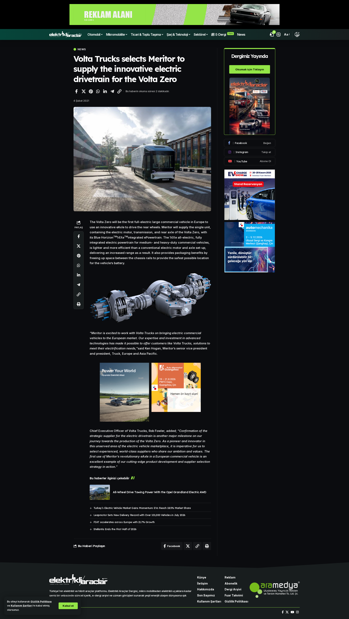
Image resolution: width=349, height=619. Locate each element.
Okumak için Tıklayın (249, 69)
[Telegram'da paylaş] (112, 91)
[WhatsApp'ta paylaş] (98, 91)
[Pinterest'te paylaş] (91, 91)
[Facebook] (249, 143)
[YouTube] (292, 612)
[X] (287, 612)
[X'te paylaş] (83, 91)
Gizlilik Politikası (41, 601)
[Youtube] (249, 161)
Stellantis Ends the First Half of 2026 (115, 529)
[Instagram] (249, 152)
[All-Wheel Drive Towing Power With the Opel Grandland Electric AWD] (100, 492)
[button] (68, 605)
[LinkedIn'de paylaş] (105, 91)
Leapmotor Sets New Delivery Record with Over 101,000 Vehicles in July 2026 (139, 515)
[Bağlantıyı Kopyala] (119, 91)
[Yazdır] (78, 304)
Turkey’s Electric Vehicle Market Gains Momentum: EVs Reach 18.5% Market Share (142, 508)
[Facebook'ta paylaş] (76, 91)
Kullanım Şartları (22, 605)
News (82, 49)
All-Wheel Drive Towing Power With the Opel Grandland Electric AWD (159, 492)
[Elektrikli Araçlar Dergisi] (65, 34)
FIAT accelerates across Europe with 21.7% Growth (124, 522)
